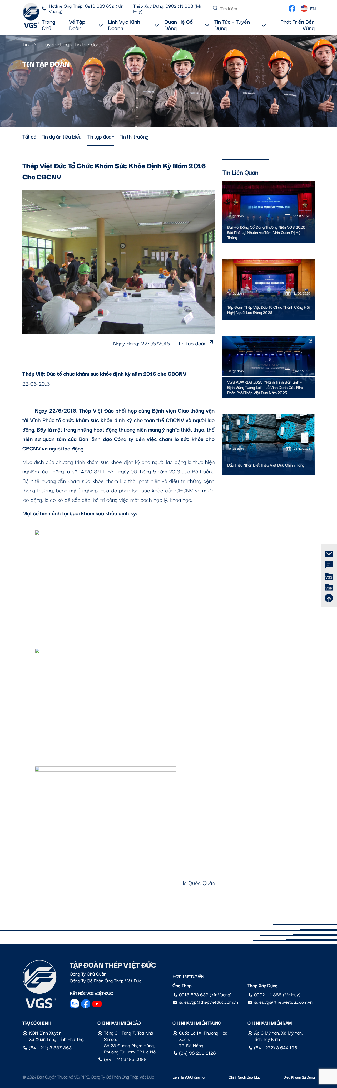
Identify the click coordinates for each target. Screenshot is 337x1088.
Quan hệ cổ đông (178, 24)
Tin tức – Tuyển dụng (232, 24)
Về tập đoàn (77, 24)
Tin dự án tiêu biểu (62, 136)
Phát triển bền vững (297, 24)
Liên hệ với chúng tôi (188, 1077)
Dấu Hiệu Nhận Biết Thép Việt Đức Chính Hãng (266, 465)
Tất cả (29, 136)
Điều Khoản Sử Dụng (299, 1077)
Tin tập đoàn (88, 44)
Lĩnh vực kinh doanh (124, 24)
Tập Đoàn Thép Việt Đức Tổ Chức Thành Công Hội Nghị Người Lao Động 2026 (268, 310)
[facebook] (292, 7)
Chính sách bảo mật (244, 1077)
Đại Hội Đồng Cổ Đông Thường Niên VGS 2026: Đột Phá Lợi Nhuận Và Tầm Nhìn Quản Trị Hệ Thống (266, 232)
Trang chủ (48, 24)
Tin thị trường (134, 136)
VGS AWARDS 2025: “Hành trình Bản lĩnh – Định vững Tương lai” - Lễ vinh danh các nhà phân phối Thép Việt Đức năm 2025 (265, 387)
